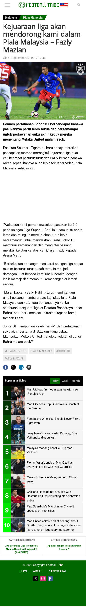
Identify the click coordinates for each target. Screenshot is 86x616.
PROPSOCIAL (57, 571)
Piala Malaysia (33, 17)
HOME (24, 571)
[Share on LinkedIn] (21, 367)
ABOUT (38, 571)
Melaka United (16, 351)
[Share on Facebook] (5, 367)
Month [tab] (76, 380)
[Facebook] (50, 578)
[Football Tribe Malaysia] (43, 5)
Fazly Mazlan (14, 358)
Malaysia (11, 17)
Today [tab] (55, 380)
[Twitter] (35, 578)
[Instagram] (43, 578)
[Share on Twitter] (13, 367)
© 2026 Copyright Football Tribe (43, 565)
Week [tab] (65, 380)
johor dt (63, 351)
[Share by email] (28, 367)
